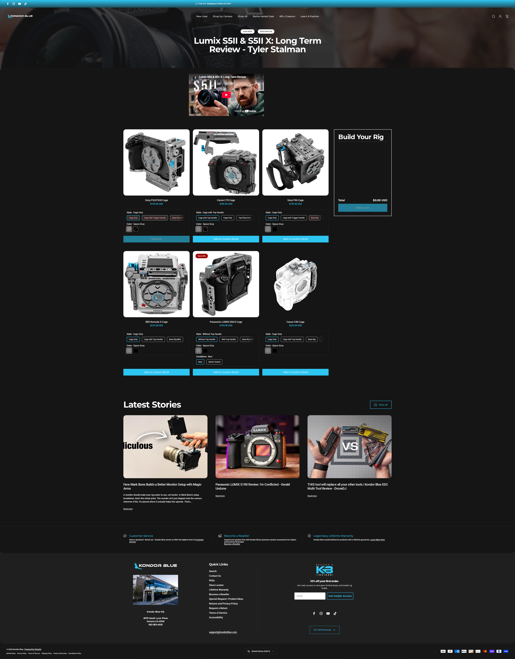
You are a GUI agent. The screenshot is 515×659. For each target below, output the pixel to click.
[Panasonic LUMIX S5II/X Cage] (226, 284)
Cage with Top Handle (207, 218)
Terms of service (34, 653)
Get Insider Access (340, 596)
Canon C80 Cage (295, 321)
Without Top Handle (206, 339)
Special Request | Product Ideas (226, 598)
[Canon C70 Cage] (226, 162)
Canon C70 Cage (226, 200)
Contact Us (215, 575)
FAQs (212, 580)
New (200, 362)
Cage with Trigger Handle (155, 218)
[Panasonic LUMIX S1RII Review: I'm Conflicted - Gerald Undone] (258, 446)
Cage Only (133, 218)
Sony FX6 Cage (295, 200)
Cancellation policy (74, 653)
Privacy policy (22, 653)
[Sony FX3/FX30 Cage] (156, 162)
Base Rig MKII (178, 218)
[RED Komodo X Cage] (156, 284)
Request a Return (218, 608)
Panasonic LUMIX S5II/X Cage (226, 321)
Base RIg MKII (175, 339)
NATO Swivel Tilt (266, 31)
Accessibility (216, 617)
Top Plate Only (245, 218)
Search (213, 571)
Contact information (60, 653)
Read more (128, 509)
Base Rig (315, 218)
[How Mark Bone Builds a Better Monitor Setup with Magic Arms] (165, 446)
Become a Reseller (232, 544)
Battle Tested (214, 362)
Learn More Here (377, 540)
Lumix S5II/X (247, 31)
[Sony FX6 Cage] (295, 162)
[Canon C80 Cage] (295, 284)
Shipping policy (47, 653)
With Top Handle (229, 339)
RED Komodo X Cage (157, 321)
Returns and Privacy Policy (223, 603)
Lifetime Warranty (219, 589)
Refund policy (11, 653)
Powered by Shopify (32, 649)
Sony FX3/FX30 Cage (156, 200)
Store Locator (216, 585)
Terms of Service (218, 612)
